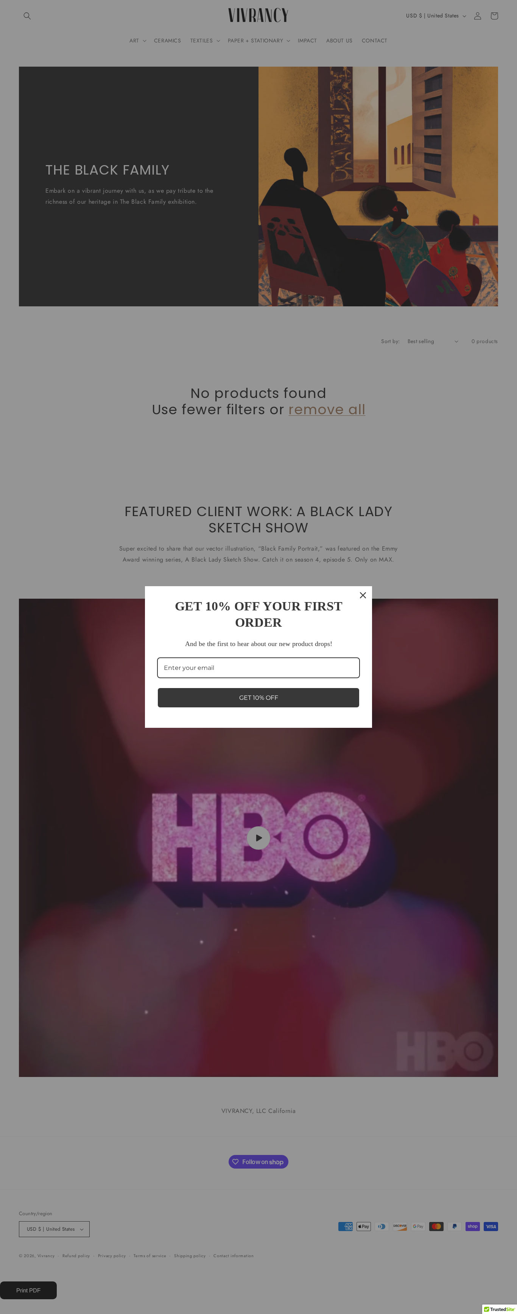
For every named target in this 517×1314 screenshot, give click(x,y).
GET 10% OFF (258, 697)
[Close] (363, 595)
